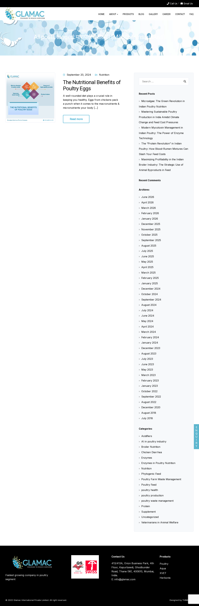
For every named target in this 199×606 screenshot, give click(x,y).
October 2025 (149, 234)
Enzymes (146, 457)
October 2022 (149, 391)
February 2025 (150, 277)
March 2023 (148, 375)
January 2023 (149, 385)
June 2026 (147, 197)
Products (128, 14)
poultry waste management (157, 500)
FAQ (192, 14)
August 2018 (148, 412)
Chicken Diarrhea (151, 452)
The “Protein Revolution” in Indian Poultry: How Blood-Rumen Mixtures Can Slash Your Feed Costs (163, 149)
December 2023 (150, 348)
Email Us (188, 3)
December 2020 (150, 407)
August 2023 (148, 353)
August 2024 (149, 304)
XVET (163, 573)
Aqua (163, 568)
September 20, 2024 (79, 74)
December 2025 (150, 223)
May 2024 (147, 321)
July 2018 (147, 418)
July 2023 (147, 358)
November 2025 (150, 229)
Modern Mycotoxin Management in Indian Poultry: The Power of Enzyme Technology (161, 133)
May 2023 (147, 369)
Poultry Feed (148, 484)
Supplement (148, 511)
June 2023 (147, 364)
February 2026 (150, 213)
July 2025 (147, 250)
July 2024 (147, 310)
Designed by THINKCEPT (182, 600)
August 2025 (148, 245)
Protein (145, 506)
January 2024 (149, 342)
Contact (180, 14)
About (112, 14)
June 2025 (147, 256)
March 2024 (148, 331)
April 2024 (147, 326)
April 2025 (147, 267)
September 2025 (151, 240)
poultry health (149, 490)
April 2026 (147, 202)
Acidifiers (146, 436)
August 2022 (148, 402)
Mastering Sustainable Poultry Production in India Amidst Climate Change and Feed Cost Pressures (159, 117)
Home (101, 14)
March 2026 (148, 207)
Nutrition (104, 74)
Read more (76, 119)
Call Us (173, 3)
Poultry (164, 563)
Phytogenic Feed (151, 473)
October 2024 (149, 294)
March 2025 (148, 272)
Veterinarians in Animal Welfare (159, 522)
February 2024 (150, 337)
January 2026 (149, 218)
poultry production (152, 495)
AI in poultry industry (153, 441)
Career (166, 14)
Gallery (153, 14)
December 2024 (150, 288)
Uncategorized (150, 517)
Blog (141, 14)
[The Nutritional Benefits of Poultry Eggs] (30, 97)
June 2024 (147, 315)
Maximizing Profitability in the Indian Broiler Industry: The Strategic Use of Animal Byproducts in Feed (161, 165)
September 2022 (151, 396)
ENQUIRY (196, 437)
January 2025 (149, 283)
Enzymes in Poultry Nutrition (158, 463)
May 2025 (147, 261)
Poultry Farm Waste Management (161, 479)
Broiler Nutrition (150, 446)
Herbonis (165, 577)
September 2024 (151, 299)
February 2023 (150, 380)
